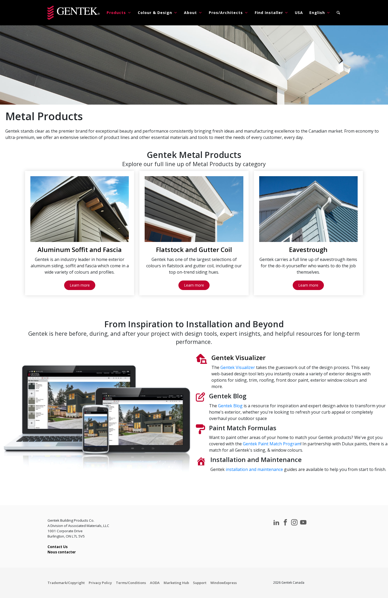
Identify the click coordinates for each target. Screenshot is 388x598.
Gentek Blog (230, 406)
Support (199, 582)
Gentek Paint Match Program (272, 444)
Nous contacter (62, 552)
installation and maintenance (254, 469)
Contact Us (58, 546)
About (190, 12)
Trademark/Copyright (66, 582)
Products (116, 12)
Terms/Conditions (131, 582)
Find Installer (269, 12)
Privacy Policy (100, 582)
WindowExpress (223, 582)
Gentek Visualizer (237, 367)
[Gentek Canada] (74, 12)
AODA (155, 582)
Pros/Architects (226, 12)
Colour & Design (155, 12)
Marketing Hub (176, 582)
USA (299, 12)
